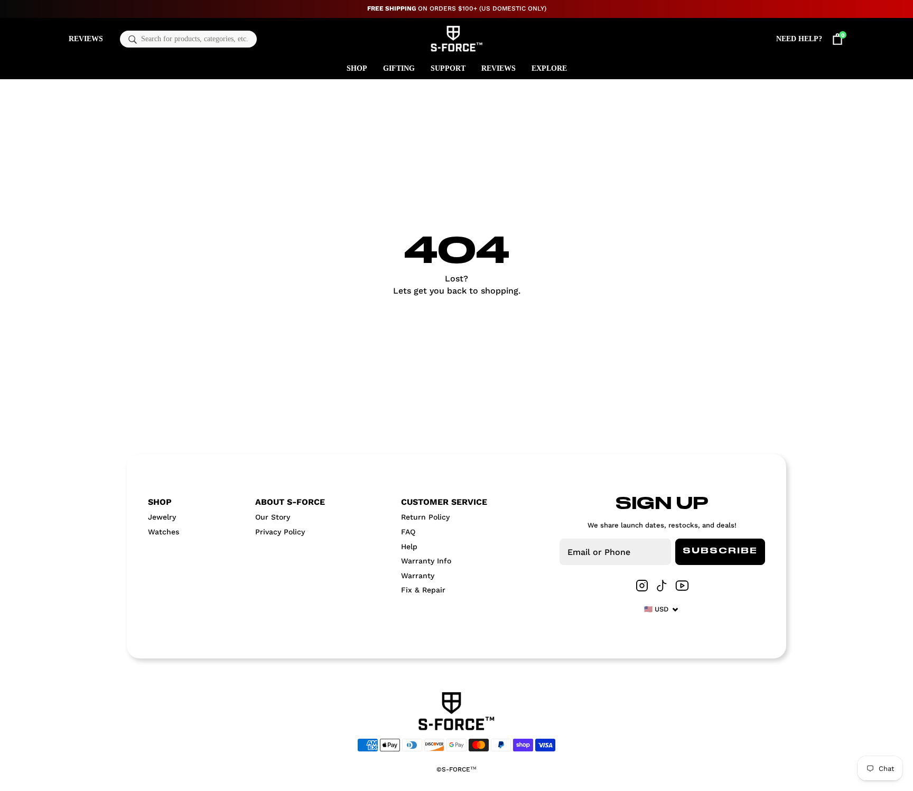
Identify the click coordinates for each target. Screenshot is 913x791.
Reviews (86, 39)
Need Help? (799, 39)
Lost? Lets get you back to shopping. (456, 284)
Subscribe (720, 551)
